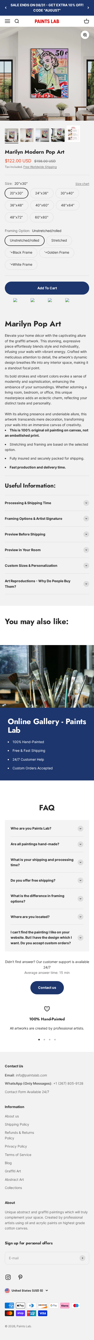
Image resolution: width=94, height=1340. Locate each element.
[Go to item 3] (42, 135)
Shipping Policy (17, 1124)
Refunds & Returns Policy (19, 1135)
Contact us (47, 987)
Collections (13, 1188)
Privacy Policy (16, 1146)
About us (12, 1116)
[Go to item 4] (58, 135)
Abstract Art (14, 1179)
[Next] (88, 7)
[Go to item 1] (11, 135)
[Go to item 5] (73, 134)
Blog (8, 1163)
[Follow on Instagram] (8, 1277)
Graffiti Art (13, 1171)
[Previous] (6, 7)
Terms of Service (18, 1155)
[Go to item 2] (27, 135)
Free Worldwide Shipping (40, 167)
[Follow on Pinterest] (20, 1277)
